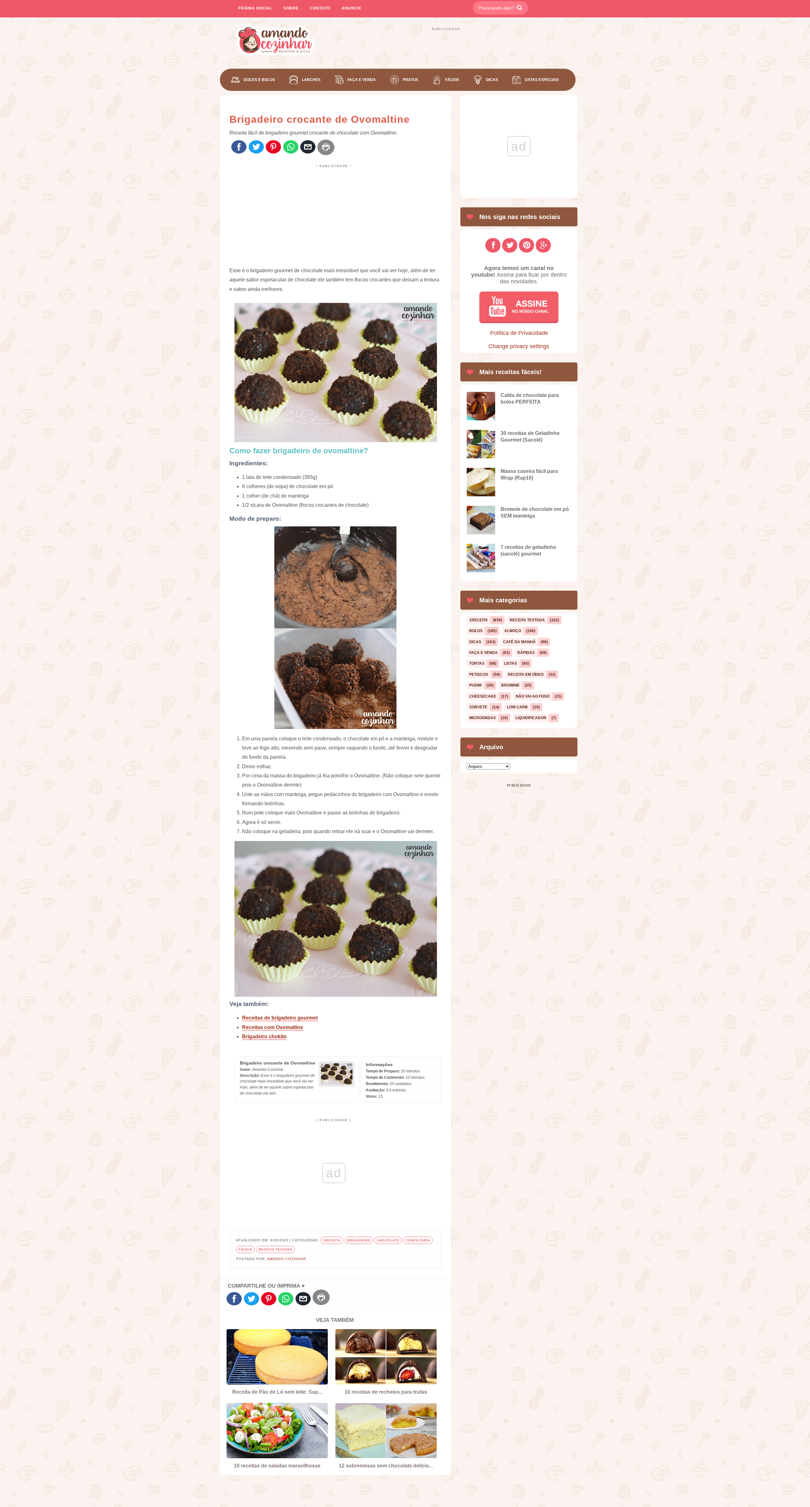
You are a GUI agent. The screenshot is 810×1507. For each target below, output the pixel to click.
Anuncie (352, 8)
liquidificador (530, 718)
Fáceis (452, 80)
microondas (482, 718)
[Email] (307, 147)
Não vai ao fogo (533, 696)
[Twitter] (256, 147)
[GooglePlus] (543, 245)
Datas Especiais (542, 80)
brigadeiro (359, 1240)
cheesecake (482, 696)
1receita (332, 1240)
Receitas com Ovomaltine (272, 1027)
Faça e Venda (361, 80)
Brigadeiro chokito (264, 1036)
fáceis (245, 1249)
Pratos (410, 80)
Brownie (510, 685)
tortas (476, 663)
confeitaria (418, 1240)
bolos (476, 631)
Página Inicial (255, 8)
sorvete (478, 707)
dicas (475, 642)
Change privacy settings (519, 346)
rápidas (526, 652)
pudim (475, 685)
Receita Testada (275, 1249)
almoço (512, 631)
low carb (517, 707)
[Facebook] (238, 147)
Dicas (492, 80)
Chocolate (388, 1240)
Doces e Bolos (259, 80)
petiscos (478, 674)
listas (510, 663)
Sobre (291, 8)
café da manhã (519, 642)
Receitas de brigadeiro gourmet (280, 1017)
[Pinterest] (273, 147)
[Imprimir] (325, 147)
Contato (320, 8)
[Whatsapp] (290, 147)
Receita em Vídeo (526, 674)
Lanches (311, 80)
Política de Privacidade (519, 333)
